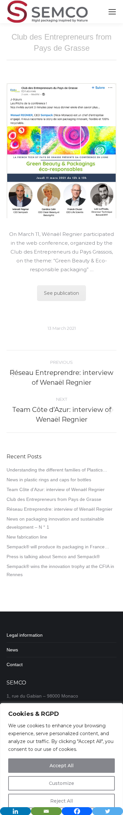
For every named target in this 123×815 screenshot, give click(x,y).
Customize (61, 783)
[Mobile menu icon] (112, 12)
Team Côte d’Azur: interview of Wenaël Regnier (56, 489)
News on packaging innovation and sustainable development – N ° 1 (55, 523)
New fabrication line (27, 537)
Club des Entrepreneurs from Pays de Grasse (54, 499)
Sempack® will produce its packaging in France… (58, 546)
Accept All (61, 766)
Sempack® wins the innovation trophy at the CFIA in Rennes (60, 570)
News (12, 649)
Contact (15, 664)
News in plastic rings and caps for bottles (49, 479)
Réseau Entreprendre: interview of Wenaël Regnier (60, 509)
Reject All (61, 801)
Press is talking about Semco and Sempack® (53, 556)
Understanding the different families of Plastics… (57, 469)
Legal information (25, 635)
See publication (61, 293)
